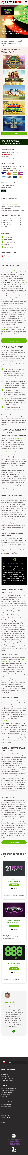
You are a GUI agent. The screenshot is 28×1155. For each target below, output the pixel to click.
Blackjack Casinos (6, 1106)
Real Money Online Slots (8, 1090)
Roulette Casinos (6, 1117)
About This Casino (6, 40)
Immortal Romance (6, 452)
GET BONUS (14, 885)
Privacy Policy (5, 1076)
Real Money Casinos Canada (9, 1088)
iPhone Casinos (6, 1096)
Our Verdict (10, 45)
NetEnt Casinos (6, 1115)
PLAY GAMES (14, 134)
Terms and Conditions (7, 1080)
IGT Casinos (5, 1111)
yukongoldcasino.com (12, 204)
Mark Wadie (10, 1002)
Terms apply (12, 158)
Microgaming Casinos (7, 1113)
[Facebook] (3, 1125)
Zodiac (22, 282)
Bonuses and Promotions (7, 41)
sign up (3, 329)
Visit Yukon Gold (14, 842)
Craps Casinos (5, 1109)
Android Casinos (6, 1094)
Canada (9, 1062)
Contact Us (5, 1074)
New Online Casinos (7, 1092)
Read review (14, 888)
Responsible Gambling (7, 1078)
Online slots (4, 618)
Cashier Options (12, 43)
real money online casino (13, 271)
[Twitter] (6, 1125)
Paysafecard (4, 720)
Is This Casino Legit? (17, 40)
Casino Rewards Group (14, 438)
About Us (4, 1072)
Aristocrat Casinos (6, 1104)
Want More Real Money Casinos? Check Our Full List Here (14, 340)
